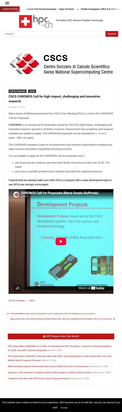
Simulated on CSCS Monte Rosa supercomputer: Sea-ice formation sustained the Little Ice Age (61, 319)
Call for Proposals (17, 91)
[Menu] (7, 3)
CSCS (32, 91)
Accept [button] (64, 407)
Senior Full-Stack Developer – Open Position (45, 9)
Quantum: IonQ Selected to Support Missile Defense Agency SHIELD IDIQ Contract (49, 372)
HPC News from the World (62, 336)
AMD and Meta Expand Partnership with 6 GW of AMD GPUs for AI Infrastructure (48, 366)
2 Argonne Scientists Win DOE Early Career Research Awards (39, 378)
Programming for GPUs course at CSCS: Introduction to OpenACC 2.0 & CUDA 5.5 (52, 314)
